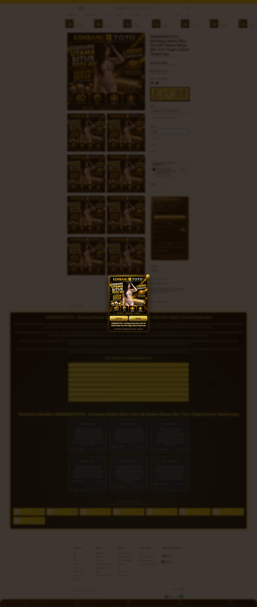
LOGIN (138, 318)
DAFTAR (119, 318)
